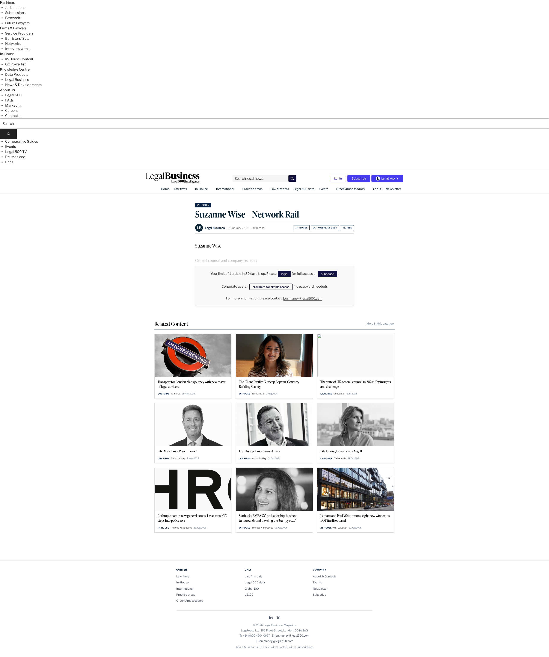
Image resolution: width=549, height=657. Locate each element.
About (377, 189)
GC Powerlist (15, 64)
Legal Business (17, 80)
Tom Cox (176, 393)
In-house (302, 227)
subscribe (327, 274)
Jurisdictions (15, 8)
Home (165, 189)
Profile (347, 227)
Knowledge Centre (15, 69)
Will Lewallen (340, 527)
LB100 (249, 594)
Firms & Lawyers (13, 28)
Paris (9, 162)
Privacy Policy (268, 647)
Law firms (180, 189)
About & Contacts (324, 576)
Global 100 (252, 588)
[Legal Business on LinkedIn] (271, 618)
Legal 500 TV (16, 152)
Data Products (16, 74)
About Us (7, 90)
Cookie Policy (287, 647)
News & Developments (23, 85)
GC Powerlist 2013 (325, 227)
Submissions (15, 13)
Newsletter (393, 189)
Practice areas (252, 189)
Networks (13, 44)
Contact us (13, 116)
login (284, 274)
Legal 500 (13, 95)
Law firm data (280, 189)
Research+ (13, 18)
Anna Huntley (178, 458)
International (225, 189)
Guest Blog (339, 393)
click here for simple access (271, 286)
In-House (7, 54)
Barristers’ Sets (17, 38)
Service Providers (19, 33)
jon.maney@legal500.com (303, 299)
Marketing (13, 105)
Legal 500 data (304, 189)
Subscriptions (305, 647)
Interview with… (17, 49)
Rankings (7, 2)
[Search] (8, 134)
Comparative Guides (21, 141)
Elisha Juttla (258, 393)
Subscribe (359, 178)
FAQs (9, 100)
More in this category (381, 323)
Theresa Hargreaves (181, 527)
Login (338, 178)
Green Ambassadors (350, 189)
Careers (11, 111)
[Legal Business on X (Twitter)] (278, 618)
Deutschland (15, 157)
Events (10, 147)
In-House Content (19, 59)
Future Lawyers (17, 23)
